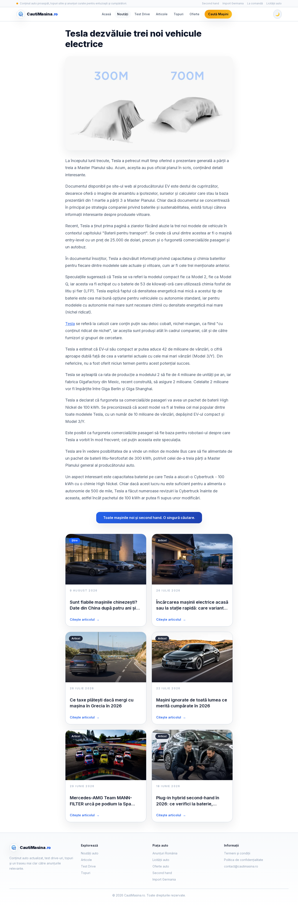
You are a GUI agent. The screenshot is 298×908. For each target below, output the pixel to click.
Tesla (70, 323)
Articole (162, 14)
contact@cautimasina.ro (241, 866)
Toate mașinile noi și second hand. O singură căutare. (149, 517)
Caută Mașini (218, 14)
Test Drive (142, 14)
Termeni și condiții (237, 853)
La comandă (255, 3)
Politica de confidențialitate (243, 860)
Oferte (194, 14)
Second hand (210, 3)
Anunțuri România (164, 853)
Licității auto (274, 3)
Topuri (178, 14)
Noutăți (122, 14)
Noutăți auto (89, 853)
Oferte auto (160, 866)
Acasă (106, 14)
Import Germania (233, 3)
